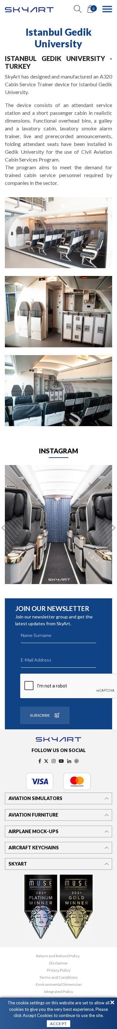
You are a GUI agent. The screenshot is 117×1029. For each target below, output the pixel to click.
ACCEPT (58, 1023)
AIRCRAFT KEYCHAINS (33, 847)
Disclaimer (58, 963)
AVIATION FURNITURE (33, 815)
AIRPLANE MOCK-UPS (33, 831)
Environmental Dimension (59, 985)
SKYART (17, 864)
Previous (3, 528)
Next (113, 528)
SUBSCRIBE (40, 715)
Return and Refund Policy (58, 956)
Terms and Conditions (58, 977)
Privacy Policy (59, 970)
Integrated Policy (58, 992)
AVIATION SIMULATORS (35, 798)
